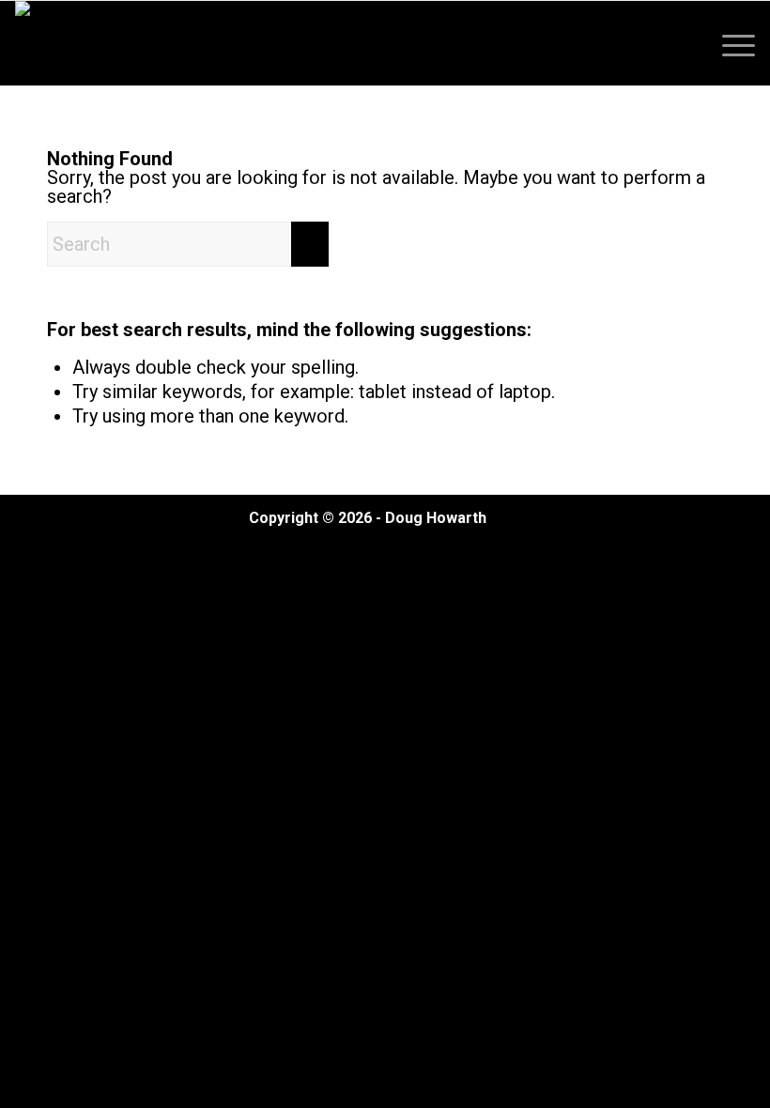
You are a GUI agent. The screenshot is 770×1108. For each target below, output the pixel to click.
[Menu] (729, 43)
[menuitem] (729, 43)
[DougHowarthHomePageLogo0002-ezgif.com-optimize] (82, 43)
